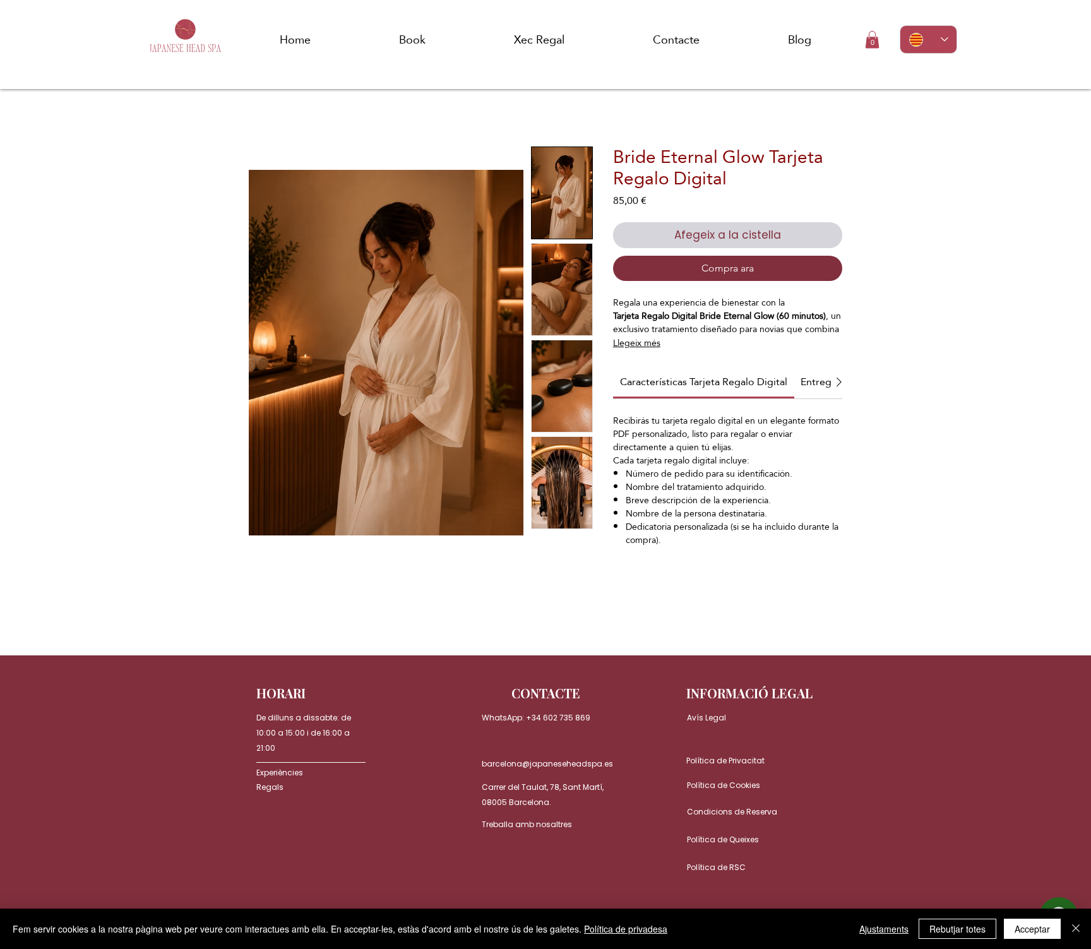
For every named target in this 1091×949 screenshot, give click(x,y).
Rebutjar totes (957, 928)
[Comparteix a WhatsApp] (669, 589)
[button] (872, 39)
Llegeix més (636, 343)
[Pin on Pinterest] (645, 589)
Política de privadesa (625, 928)
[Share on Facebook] (621, 589)
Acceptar (1032, 928)
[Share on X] (693, 589)
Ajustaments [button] (884, 928)
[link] (703, 381)
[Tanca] (1075, 929)
